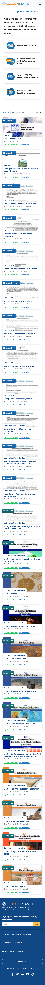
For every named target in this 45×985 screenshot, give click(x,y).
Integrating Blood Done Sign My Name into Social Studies (22, 527)
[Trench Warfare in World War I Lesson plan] (22, 304)
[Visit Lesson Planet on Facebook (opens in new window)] (12, 974)
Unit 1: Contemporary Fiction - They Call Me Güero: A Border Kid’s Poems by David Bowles (22, 756)
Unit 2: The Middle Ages (15, 886)
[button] (40, 3)
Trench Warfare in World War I (18, 301)
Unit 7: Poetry (10, 594)
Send (36, 924)
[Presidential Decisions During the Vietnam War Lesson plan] (22, 499)
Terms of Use (33, 968)
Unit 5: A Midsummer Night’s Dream (20, 626)
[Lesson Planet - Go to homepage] (16, 3)
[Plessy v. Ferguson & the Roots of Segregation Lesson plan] (22, 238)
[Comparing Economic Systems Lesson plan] (22, 402)
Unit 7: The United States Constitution (21, 789)
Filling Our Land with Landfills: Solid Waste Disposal (21, 170)
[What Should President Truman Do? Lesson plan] (22, 272)
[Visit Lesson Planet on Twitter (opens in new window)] (17, 974)
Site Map (10, 968)
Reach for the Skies (13, 138)
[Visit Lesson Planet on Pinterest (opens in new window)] (32, 974)
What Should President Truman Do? (20, 268)
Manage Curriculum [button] (13, 951)
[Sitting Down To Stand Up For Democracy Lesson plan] (22, 434)
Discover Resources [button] (13, 943)
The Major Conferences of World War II (21, 333)
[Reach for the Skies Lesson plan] (22, 142)
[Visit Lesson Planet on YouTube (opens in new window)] (27, 974)
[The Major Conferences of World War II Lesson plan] (22, 337)
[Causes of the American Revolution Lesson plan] (22, 207)
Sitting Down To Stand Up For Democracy (17, 430)
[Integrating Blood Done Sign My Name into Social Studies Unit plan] (22, 532)
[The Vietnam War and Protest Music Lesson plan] (22, 369)
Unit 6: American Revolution (17, 821)
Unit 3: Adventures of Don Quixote (20, 691)
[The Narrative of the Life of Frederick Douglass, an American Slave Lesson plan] (22, 467)
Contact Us (22, 961)
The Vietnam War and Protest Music (20, 366)
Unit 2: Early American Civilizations (20, 724)
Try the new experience (29, 12)
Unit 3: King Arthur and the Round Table (20, 852)
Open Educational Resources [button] (17, 934)
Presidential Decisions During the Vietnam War (19, 495)
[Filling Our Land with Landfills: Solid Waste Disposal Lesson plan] (22, 174)
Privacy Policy (21, 968)
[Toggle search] (34, 4)
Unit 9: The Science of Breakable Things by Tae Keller (22, 560)
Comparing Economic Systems (18, 398)
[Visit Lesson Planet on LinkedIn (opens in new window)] (22, 974)
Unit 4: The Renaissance (15, 659)
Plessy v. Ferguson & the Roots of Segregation (19, 235)
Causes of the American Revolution (20, 203)
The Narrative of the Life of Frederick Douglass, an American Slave (21, 462)
